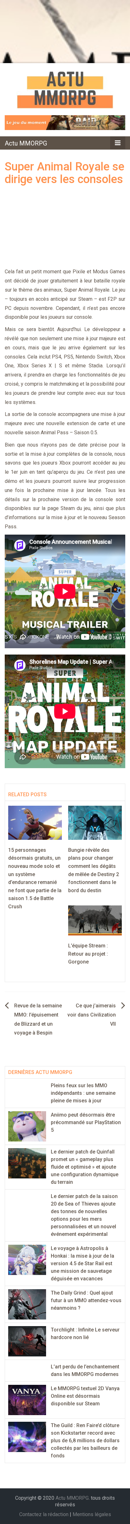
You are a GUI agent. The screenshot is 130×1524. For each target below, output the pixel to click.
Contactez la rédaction (43, 1514)
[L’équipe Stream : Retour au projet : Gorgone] (95, 920)
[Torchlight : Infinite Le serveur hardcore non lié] (27, 1341)
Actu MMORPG (26, 143)
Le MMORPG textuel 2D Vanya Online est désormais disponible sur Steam (85, 1396)
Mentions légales (92, 1514)
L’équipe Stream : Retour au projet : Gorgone (88, 954)
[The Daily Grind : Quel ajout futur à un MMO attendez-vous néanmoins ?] (27, 1304)
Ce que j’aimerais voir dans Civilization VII (92, 1015)
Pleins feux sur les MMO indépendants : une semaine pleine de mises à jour (83, 1093)
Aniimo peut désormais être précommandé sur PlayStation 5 (86, 1122)
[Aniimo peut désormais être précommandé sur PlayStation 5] (27, 1126)
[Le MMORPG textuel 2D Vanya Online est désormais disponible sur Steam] (27, 1399)
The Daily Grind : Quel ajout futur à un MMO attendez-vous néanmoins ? (86, 1300)
